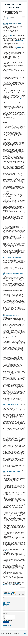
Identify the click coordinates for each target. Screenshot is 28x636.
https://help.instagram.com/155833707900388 (11, 471)
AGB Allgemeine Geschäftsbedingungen (11, 606)
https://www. (16, 583)
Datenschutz (5, 23)
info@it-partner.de (8, 35)
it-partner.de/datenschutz (11, 584)
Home (4, 601)
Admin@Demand (6, 602)
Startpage (5, 599)
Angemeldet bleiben (8, 620)
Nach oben (25, 633)
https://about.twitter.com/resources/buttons (11, 413)
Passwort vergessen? (7, 625)
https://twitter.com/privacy (8, 433)
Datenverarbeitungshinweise (8, 608)
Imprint (8, 18)
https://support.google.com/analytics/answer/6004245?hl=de (13, 274)
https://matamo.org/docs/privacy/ (9, 336)
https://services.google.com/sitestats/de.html (11, 315)
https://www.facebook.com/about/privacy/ (10, 404)
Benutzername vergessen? (8, 624)
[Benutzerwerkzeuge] (23, 16)
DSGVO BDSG (5, 24)
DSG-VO (19, 23)
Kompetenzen (6, 604)
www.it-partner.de (18, 47)
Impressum (15, 23)
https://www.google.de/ (7, 215)
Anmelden (6, 622)
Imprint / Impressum (7, 605)
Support (4, 603)
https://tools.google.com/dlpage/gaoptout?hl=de (12, 257)
